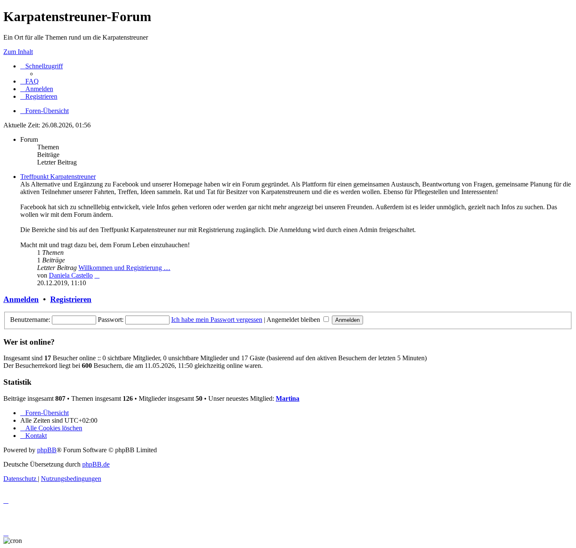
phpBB (47, 450)
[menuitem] (29, 81)
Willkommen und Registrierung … (124, 267)
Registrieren (71, 299)
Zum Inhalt (18, 51)
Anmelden (21, 299)
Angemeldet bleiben (294, 319)
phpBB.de (96, 464)
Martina (287, 398)
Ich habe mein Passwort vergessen (216, 319)
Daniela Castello (71, 275)
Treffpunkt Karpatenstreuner (58, 176)
